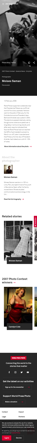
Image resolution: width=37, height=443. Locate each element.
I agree (6, 438)
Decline (19, 438)
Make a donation (11, 402)
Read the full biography (12, 199)
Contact (5, 412)
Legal (4, 417)
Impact (21, 412)
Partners (22, 417)
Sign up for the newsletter (14, 387)
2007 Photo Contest (11, 4)
